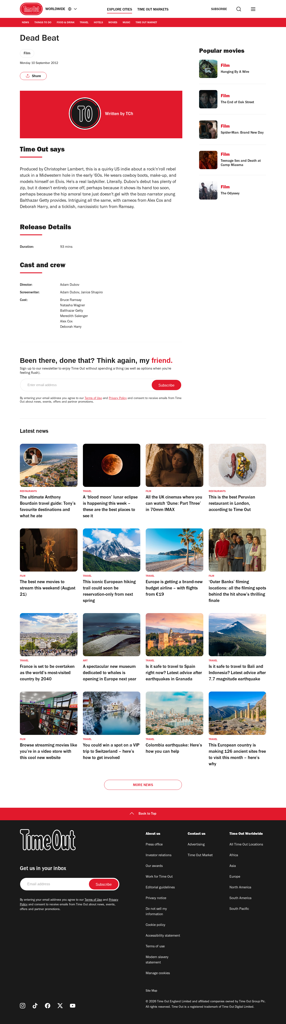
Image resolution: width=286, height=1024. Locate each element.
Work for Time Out (159, 877)
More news (143, 785)
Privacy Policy (118, 398)
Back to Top (147, 814)
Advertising (196, 845)
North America (240, 887)
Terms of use (155, 946)
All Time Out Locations (246, 845)
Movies (112, 22)
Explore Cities (119, 10)
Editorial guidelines (160, 887)
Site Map (151, 991)
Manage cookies (158, 973)
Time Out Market (146, 22)
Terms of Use (93, 398)
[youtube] (72, 1005)
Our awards (154, 866)
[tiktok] (35, 1005)
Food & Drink (65, 22)
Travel (84, 22)
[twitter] (60, 1005)
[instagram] (22, 1005)
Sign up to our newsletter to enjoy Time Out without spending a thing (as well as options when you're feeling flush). (95, 371)
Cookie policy (155, 925)
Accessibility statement (163, 936)
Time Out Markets (152, 10)
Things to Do (42, 22)
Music (126, 22)
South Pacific (239, 909)
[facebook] (47, 1005)
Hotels (98, 22)
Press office (154, 845)
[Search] (239, 9)
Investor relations (158, 855)
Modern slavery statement (157, 960)
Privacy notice (156, 898)
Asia (232, 866)
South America (240, 898)
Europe (234, 877)
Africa (233, 855)
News (25, 22)
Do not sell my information (156, 911)
